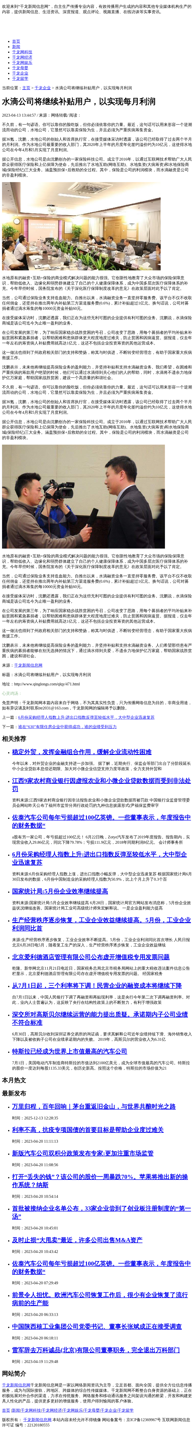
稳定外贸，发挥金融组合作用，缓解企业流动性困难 (82, 752)
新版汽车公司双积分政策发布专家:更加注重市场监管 (83, 1153)
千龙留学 (20, 78)
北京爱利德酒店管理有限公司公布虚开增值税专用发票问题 (91, 957)
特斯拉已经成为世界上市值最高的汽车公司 (69, 1051)
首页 (16, 41)
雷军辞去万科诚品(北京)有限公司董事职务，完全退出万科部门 (96, 1350)
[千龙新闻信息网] (27, 32)
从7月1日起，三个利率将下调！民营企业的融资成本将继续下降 (97, 985)
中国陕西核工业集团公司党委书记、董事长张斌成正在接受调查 (97, 1326)
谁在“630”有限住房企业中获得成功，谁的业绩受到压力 (67, 727)
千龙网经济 (22, 57)
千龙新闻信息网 (28, 665)
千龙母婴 (20, 68)
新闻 (16, 47)
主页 (26, 88)
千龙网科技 (22, 52)
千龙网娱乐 (22, 62)
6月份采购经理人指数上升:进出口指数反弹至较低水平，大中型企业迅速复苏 (86, 717)
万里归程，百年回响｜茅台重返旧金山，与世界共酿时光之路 (94, 1106)
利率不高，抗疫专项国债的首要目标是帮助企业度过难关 (88, 1129)
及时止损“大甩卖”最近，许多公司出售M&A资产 (77, 1240)
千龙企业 (20, 73)
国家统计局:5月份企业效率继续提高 (60, 891)
